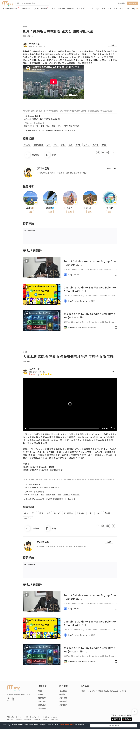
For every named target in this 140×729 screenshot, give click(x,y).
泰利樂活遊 (34, 43)
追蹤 (112, 45)
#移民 (124, 690)
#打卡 (94, 690)
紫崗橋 (107, 513)
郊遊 (78, 144)
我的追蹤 (63, 701)
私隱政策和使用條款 (67, 725)
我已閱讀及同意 (113, 725)
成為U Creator (40, 8)
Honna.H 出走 (90, 208)
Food (41, 717)
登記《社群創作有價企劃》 (50, 119)
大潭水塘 (80, 513)
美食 (98, 8)
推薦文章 (61, 8)
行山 (56, 144)
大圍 (104, 144)
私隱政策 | (37, 719)
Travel (21, 717)
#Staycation (115, 690)
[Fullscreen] (111, 428)
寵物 (59, 126)
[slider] (64, 428)
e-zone (54, 717)
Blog (48, 717)
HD (114, 428)
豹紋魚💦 (50, 208)
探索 (53, 8)
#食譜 (100, 690)
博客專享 (80, 8)
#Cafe (106, 690)
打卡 (36, 126)
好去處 (27, 144)
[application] (70, 404)
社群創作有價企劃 (10, 8)
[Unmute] (107, 428)
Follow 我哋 (70, 130)
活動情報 (76, 126)
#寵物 (83, 690)
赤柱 (99, 513)
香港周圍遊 (38, 144)
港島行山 (28, 518)
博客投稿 (42, 708)
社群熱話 (26, 8)
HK (27, 717)
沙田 (63, 144)
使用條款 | (28, 719)
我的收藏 (63, 697)
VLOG (91, 8)
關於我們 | (11, 719)
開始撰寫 (132, 3)
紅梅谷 (96, 144)
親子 (121, 8)
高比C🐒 (30, 208)
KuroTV (110, 208)
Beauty (34, 717)
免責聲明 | (20, 719)
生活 (127, 8)
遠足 (71, 144)
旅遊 (104, 8)
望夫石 (86, 144)
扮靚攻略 (66, 126)
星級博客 (71, 8)
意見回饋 (42, 704)
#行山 (88, 690)
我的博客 (63, 704)
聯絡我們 (55, 719)
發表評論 (30, 230)
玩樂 (115, 8)
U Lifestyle (12, 717)
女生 (109, 8)
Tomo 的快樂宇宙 (70, 208)
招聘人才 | (46, 719)
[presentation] (23, 199)
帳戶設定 (63, 694)
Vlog (26, 513)
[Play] (26, 428)
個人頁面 (63, 690)
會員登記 (121, 3)
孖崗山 (90, 513)
